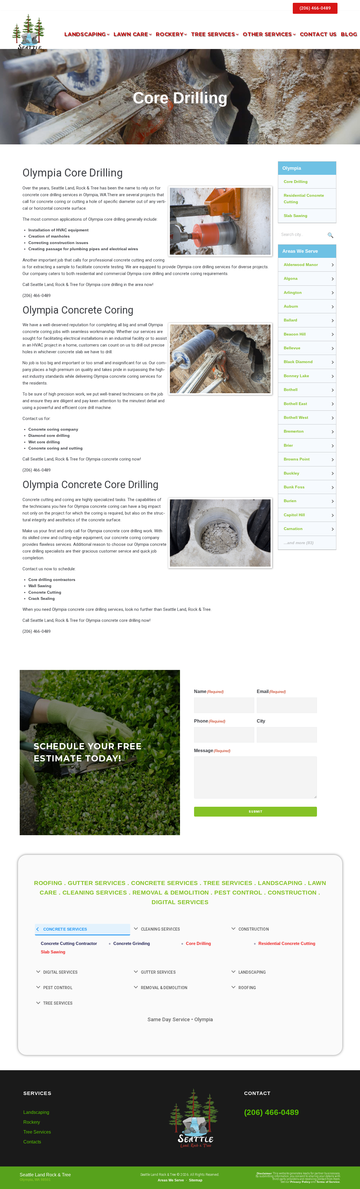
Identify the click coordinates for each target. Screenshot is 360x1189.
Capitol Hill (294, 515)
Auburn (291, 306)
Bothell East (295, 403)
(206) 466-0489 (271, 1112)
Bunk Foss (294, 487)
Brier (288, 445)
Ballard (290, 320)
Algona (291, 278)
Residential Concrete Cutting (304, 198)
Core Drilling (296, 181)
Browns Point (297, 459)
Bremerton (294, 431)
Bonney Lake (296, 376)
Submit (255, 811)
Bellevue (292, 348)
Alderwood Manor (301, 264)
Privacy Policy (300, 1181)
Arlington (293, 292)
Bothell (291, 389)
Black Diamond (298, 361)
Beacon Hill (295, 334)
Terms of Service (328, 1181)
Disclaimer (264, 1173)
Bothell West (296, 417)
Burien (290, 501)
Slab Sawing (295, 215)
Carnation (293, 528)
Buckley (291, 473)
